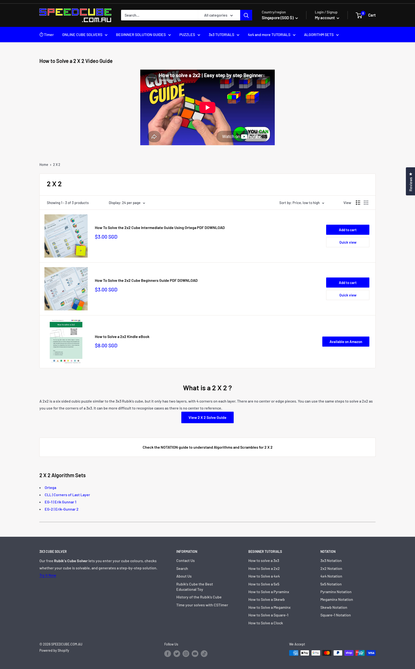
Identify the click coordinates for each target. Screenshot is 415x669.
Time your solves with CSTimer (202, 605)
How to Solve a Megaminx (269, 607)
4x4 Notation (331, 576)
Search (182, 568)
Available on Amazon (346, 341)
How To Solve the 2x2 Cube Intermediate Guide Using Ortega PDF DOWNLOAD (160, 227)
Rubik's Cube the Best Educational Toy (194, 586)
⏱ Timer (46, 34)
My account (325, 17)
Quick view (347, 242)
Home (43, 165)
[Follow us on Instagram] (186, 653)
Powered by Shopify (54, 650)
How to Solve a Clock (265, 623)
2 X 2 (56, 165)
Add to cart (348, 230)
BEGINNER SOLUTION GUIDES (141, 34)
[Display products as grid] (366, 202)
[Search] (246, 15)
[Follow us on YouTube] (195, 653)
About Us (184, 576)
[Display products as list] (358, 202)
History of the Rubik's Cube (199, 597)
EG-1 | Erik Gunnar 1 (60, 502)
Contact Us (185, 560)
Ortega (50, 487)
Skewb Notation (333, 607)
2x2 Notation (331, 568)
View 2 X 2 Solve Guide (207, 417)
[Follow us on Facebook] (167, 653)
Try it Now (47, 575)
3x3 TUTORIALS (221, 34)
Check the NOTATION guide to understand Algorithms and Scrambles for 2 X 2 (208, 447)
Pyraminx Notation (336, 591)
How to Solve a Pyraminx (268, 591)
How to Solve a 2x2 (264, 568)
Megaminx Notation (336, 599)
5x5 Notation (331, 584)
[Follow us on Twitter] (176, 653)
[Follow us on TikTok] (204, 653)
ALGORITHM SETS (319, 34)
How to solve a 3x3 (263, 560)
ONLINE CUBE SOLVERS (82, 34)
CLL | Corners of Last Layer (67, 494)
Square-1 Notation (335, 615)
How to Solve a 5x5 (263, 584)
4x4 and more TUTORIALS (269, 34)
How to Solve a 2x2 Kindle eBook (122, 336)
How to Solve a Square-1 (268, 615)
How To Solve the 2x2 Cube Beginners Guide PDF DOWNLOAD (146, 280)
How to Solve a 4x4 (264, 576)
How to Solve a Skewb (266, 599)
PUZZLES (187, 34)
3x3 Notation (331, 560)
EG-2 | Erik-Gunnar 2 (62, 509)
